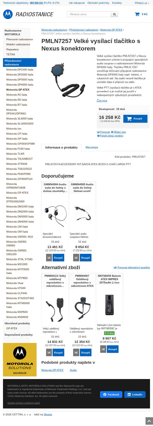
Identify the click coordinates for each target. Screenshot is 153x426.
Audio (73, 370)
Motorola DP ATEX (52, 370)
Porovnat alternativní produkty (134, 267)
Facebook (113, 394)
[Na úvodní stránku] (30, 14)
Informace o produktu (61, 147)
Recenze (92, 147)
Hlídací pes (120, 132)
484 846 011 (36, 3)
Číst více (102, 100)
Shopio (48, 414)
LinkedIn (137, 394)
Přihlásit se (141, 3)
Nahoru (149, 419)
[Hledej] (114, 14)
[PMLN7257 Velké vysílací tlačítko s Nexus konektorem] (67, 80)
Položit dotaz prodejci (111, 136)
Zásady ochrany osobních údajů (23, 403)
